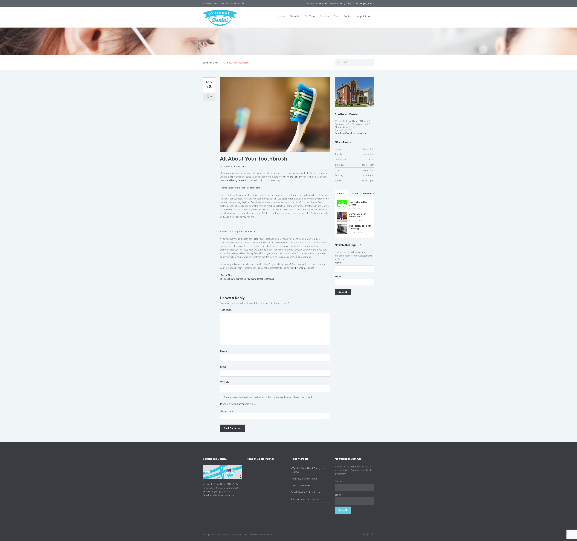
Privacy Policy (265, 534)
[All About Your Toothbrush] (275, 114)
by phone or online (304, 268)
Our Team (310, 16)
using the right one (293, 177)
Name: (338, 262)
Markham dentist (255, 279)
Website (225, 382)
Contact (348, 16)
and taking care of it (236, 180)
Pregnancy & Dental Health (304, 479)
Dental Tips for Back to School (305, 492)
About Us (295, 16)
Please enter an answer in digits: (238, 404)
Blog (336, 16)
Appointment (364, 16)
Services (324, 16)
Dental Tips (226, 275)
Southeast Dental (211, 63)
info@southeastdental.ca (354, 133)
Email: (338, 276)
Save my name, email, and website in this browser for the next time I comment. (268, 397)
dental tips (241, 279)
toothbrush (269, 279)
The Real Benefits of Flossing (305, 499)
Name (224, 351)
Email (224, 366)
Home (281, 16)
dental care (229, 279)
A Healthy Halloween (301, 485)
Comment (226, 309)
